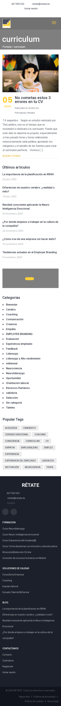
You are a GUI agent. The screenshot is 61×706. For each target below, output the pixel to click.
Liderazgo (12, 353)
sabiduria (11, 392)
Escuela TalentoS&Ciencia (15, 592)
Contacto (7, 654)
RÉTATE (30, 485)
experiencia (12, 454)
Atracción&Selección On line (16, 552)
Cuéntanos (8, 660)
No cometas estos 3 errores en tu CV (33, 99)
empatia (10, 447)
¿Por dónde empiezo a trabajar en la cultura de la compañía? (30, 223)
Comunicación (14, 319)
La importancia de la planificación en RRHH (28, 174)
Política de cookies (34, 701)
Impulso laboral (10, 586)
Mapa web (24, 696)
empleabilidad (29, 447)
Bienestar (11, 304)
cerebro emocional (16, 434)
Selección (12, 397)
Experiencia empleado (19, 343)
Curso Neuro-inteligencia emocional (20, 534)
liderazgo (48, 460)
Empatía (11, 329)
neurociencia (33, 467)
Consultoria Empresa (13, 574)
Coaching (12, 314)
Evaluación (12, 338)
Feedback (12, 348)
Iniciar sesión (31, 8)
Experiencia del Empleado (20, 460)
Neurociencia (14, 368)
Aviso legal (53, 701)
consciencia (12, 441)
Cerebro (11, 309)
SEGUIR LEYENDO (11, 156)
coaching (40, 434)
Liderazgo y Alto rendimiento (23, 358)
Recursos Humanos (18, 388)
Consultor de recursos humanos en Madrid (24, 558)
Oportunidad (13, 378)
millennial (11, 363)
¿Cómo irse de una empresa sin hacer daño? (29, 239)
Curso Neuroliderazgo (13, 528)
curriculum (33, 441)
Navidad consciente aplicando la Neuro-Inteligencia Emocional (26, 206)
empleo (48, 447)
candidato (29, 428)
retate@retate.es (41, 4)
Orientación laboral (17, 383)
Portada (6, 46)
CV (47, 441)
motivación (12, 467)
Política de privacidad (44, 696)
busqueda (11, 428)
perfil (50, 467)
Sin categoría (14, 402)
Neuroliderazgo (15, 373)
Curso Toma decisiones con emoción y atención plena (29, 546)
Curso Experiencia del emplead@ (19, 540)
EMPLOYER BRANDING (19, 334)
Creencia (11, 324)
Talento (10, 407)
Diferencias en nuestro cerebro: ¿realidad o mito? (28, 189)
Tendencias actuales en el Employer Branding (29, 252)
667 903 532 (18, 4)
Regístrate (7, 666)
